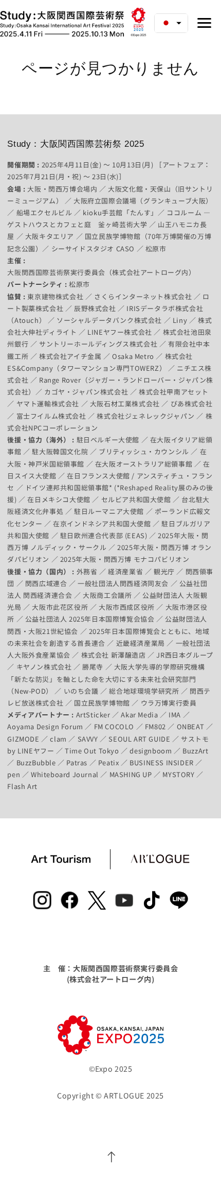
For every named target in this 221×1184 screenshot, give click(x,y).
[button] (171, 23)
